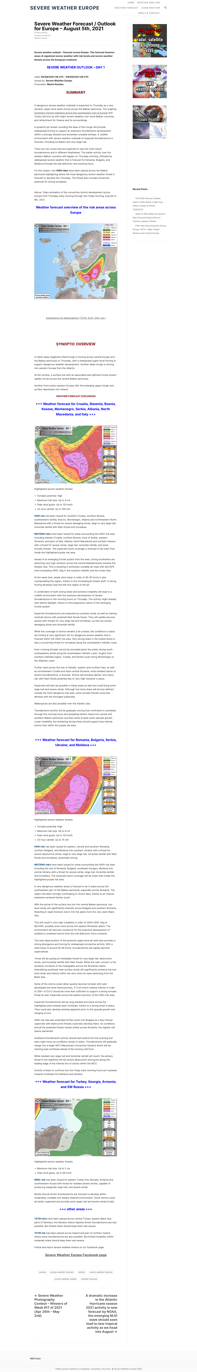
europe (42, 1272)
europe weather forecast (62, 1272)
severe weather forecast (100, 1272)
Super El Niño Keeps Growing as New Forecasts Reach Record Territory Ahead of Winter (149, 217)
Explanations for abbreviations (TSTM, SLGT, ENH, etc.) (76, 318)
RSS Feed (35, 1358)
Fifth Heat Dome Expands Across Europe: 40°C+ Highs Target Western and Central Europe (149, 229)
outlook (81, 1272)
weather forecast (89, 1279)
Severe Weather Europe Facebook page (76, 1255)
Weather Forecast (40, 38)
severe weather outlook (66, 1279)
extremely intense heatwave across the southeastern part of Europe (71, 112)
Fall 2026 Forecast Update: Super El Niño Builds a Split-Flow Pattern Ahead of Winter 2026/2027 (148, 204)
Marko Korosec (42, 33)
